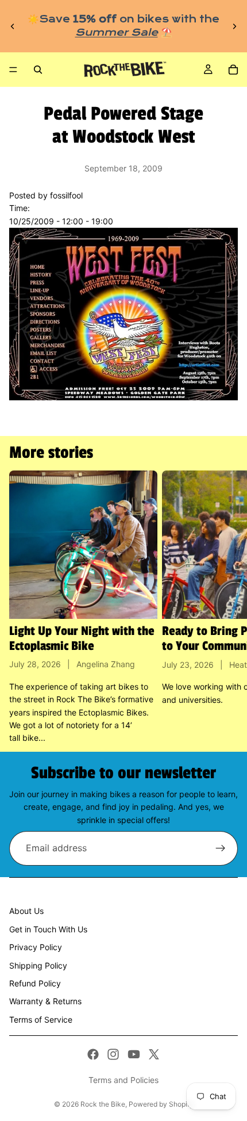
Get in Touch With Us (48, 929)
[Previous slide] (12, 26)
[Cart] (233, 69)
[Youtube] (134, 1054)
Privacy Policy (35, 947)
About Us (26, 911)
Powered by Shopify (161, 1104)
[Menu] (13, 69)
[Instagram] (113, 1054)
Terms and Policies (123, 1080)
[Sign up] (221, 848)
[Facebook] (93, 1054)
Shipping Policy (38, 965)
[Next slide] (234, 26)
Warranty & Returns (45, 1001)
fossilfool (66, 195)
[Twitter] (154, 1054)
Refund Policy (35, 983)
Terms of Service (40, 1019)
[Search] (38, 69)
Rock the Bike (102, 1104)
